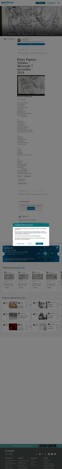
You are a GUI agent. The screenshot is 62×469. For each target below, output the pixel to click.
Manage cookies (20, 243)
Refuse (30, 243)
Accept (39, 243)
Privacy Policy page (36, 235)
